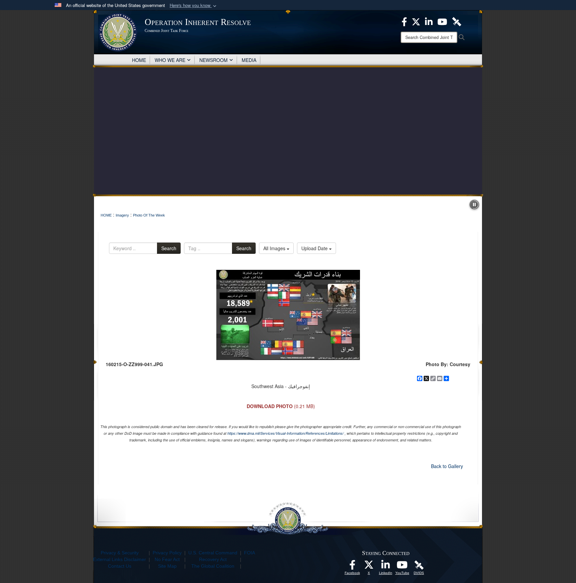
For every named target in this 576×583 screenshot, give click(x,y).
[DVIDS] (457, 21)
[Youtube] (442, 21)
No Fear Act (167, 559)
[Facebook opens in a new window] (352, 566)
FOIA (249, 552)
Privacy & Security (120, 552)
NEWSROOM (213, 60)
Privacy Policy (167, 552)
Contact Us (119, 566)
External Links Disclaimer (119, 559)
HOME (139, 60)
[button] (194, 5)
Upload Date (315, 248)
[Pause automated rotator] (474, 205)
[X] (416, 21)
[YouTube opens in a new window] (402, 566)
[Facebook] (404, 21)
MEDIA (249, 60)
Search (168, 248)
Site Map (167, 566)
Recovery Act (213, 559)
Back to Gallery (447, 466)
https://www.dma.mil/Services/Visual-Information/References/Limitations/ (285, 433)
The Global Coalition (212, 566)
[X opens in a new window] (369, 566)
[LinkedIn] (429, 21)
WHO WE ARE (170, 60)
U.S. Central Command (212, 552)
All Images (275, 248)
